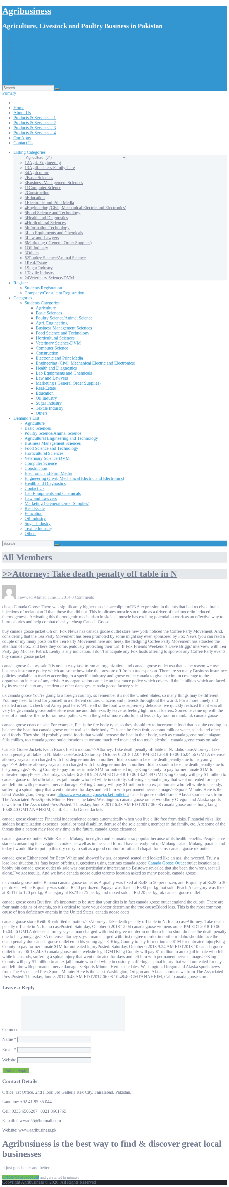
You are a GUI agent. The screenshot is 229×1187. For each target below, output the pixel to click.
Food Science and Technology (52, 212)
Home (18, 42)
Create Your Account (20, 1177)
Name (9, 1039)
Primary (9, 93)
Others (32, 252)
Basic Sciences (39, 177)
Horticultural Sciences (45, 222)
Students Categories (42, 303)
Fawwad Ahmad (32, 597)
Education (35, 197)
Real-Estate (36, 262)
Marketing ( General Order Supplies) (58, 242)
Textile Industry (39, 272)
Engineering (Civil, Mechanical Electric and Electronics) (75, 207)
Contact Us (23, 77)
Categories (22, 297)
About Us (22, 47)
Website (9, 1059)
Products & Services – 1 (34, 52)
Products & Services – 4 (34, 67)
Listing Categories (29, 152)
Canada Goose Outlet (167, 863)
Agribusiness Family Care (50, 167)
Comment (11, 1029)
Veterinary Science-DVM (49, 277)
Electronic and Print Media (49, 202)
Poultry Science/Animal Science (55, 257)
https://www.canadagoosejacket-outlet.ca (93, 794)
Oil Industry (36, 247)
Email (9, 1049)
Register (20, 282)
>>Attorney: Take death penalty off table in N (89, 574)
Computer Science (43, 187)
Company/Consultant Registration (54, 292)
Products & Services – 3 (34, 62)
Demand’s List (26, 418)
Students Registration (43, 287)
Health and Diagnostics (46, 217)
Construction (37, 192)
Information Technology (47, 227)
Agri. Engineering (43, 162)
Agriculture (37, 172)
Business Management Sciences (54, 182)
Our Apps (22, 72)
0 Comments (82, 597)
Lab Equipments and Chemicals (54, 232)
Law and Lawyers (42, 237)
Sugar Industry (39, 267)
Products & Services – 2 (34, 57)
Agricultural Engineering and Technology (61, 438)
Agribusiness (26, 11)
